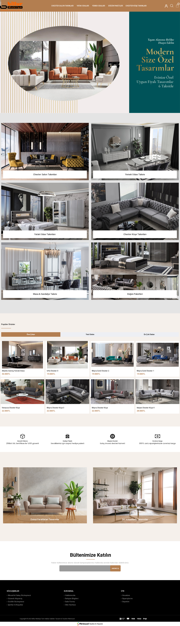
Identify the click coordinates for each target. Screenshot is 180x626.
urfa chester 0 (52, 371)
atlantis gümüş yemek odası (13, 371)
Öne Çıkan (31, 334)
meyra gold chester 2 (100, 371)
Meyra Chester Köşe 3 (55, 408)
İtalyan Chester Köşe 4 (145, 408)
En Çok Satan (149, 334)
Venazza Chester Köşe (11, 408)
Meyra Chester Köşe (100, 408)
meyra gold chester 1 (145, 371)
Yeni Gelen (90, 334)
